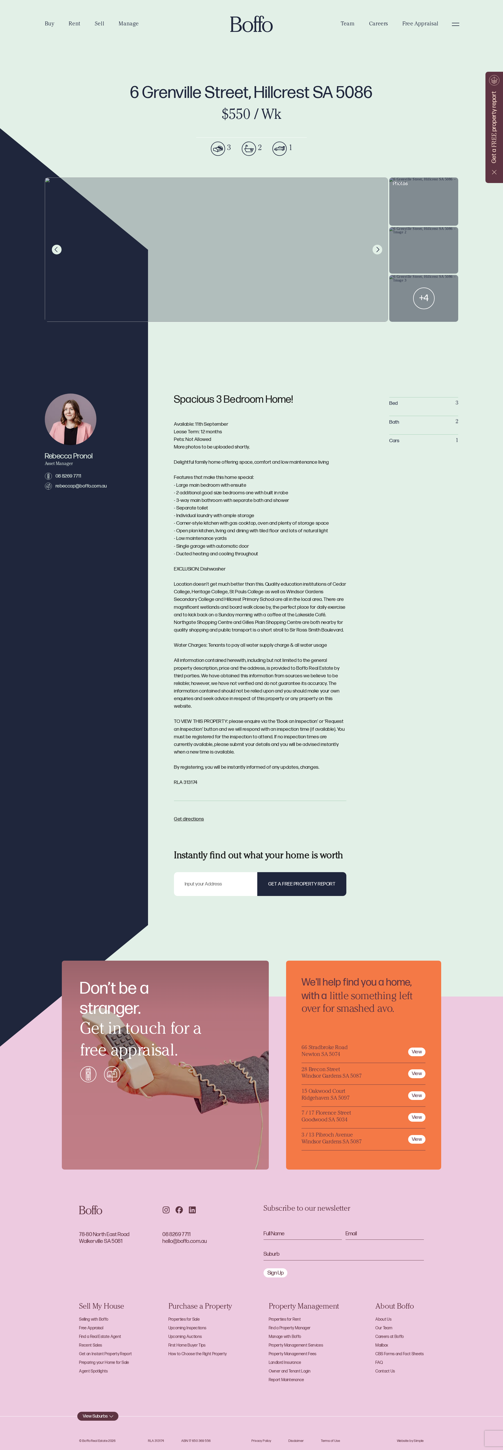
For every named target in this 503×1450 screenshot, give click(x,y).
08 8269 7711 (68, 476)
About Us (383, 1319)
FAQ (379, 1362)
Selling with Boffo (93, 1319)
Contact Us (385, 1371)
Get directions (189, 819)
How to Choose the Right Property (197, 1354)
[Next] (377, 250)
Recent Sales (90, 1345)
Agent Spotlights (93, 1371)
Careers (378, 24)
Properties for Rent (285, 1319)
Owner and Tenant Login (289, 1371)
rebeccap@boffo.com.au (81, 486)
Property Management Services (296, 1345)
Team (348, 24)
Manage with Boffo (285, 1336)
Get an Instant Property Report (105, 1354)
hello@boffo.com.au (184, 1241)
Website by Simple (410, 1441)
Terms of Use (330, 1441)
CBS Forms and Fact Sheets (399, 1354)
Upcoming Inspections (187, 1328)
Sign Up (275, 1273)
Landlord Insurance (285, 1362)
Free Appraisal (420, 24)
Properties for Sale (184, 1319)
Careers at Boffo (389, 1336)
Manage (129, 24)
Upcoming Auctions (185, 1336)
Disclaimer (296, 1441)
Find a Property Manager (290, 1328)
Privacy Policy (261, 1441)
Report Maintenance (286, 1379)
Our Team (383, 1328)
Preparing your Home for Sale (104, 1362)
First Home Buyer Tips (187, 1345)
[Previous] (57, 250)
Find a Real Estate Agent (100, 1336)
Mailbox (381, 1345)
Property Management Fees (292, 1354)
